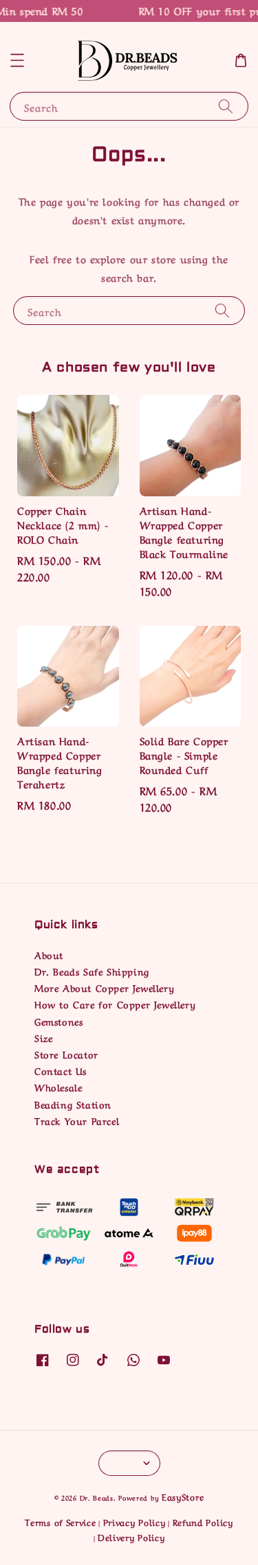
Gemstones (58, 1021)
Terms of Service (60, 1521)
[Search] (226, 106)
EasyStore (183, 1496)
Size (43, 1037)
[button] (17, 60)
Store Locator (66, 1053)
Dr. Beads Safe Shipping (91, 971)
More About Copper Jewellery (104, 987)
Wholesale (58, 1086)
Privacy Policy (134, 1521)
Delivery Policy (131, 1536)
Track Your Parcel (76, 1120)
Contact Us (60, 1070)
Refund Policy (203, 1521)
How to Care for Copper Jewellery (114, 1003)
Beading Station (72, 1104)
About (48, 954)
